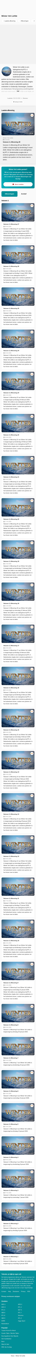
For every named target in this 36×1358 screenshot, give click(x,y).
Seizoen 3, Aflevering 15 (11, 730)
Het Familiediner (6, 1338)
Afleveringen (9, 194)
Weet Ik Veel (5, 1344)
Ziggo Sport (21, 1321)
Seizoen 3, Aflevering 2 (10, 1223)
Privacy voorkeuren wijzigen (10, 1296)
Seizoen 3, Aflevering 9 (10, 983)
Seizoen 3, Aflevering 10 (11, 940)
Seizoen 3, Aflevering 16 (11, 687)
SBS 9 (3, 1318)
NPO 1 (3, 1304)
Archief (23, 194)
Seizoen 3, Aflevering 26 (11, 266)
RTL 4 (20, 1307)
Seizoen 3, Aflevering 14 (11, 772)
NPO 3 (3, 1307)
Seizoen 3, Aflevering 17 (11, 645)
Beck (2, 1341)
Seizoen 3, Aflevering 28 (11, 142)
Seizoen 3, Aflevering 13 (11, 814)
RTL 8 (3, 1315)
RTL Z (20, 1318)
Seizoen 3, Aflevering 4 (10, 1157)
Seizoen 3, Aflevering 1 (10, 1256)
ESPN (3, 1321)
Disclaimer (16, 1291)
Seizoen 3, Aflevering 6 (10, 1091)
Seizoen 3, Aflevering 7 (10, 1058)
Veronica (20, 1315)
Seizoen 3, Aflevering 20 (11, 519)
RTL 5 (3, 1310)
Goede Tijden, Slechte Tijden (10, 1333)
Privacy (23, 1291)
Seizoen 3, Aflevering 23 (11, 392)
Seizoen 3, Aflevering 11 (11, 898)
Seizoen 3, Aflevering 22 (11, 435)
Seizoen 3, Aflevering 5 (10, 1124)
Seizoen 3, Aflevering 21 (11, 477)
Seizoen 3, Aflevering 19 (11, 561)
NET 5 (20, 1310)
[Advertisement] (18, 44)
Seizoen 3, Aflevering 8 (10, 1025)
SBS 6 (3, 1312)
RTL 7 (20, 1312)
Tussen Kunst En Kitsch (8, 1330)
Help (9, 1291)
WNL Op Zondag (6, 1347)
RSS (28, 1291)
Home (12, 1356)
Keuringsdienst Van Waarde (9, 1336)
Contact (3, 1291)
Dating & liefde (18, 102)
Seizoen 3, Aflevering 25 (11, 308)
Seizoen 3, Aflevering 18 (11, 603)
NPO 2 (20, 1304)
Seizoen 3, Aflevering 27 (11, 224)
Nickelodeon (5, 1323)
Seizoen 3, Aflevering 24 (11, 350)
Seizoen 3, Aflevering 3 (10, 1190)
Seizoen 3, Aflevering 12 (11, 856)
